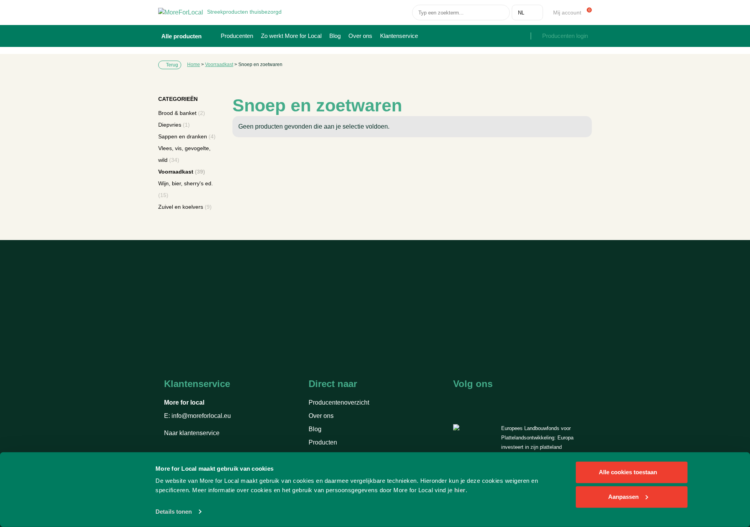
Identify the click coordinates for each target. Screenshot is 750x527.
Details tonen (173, 511)
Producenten (237, 35)
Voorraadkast (219, 64)
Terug (171, 65)
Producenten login (565, 35)
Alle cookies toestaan (628, 472)
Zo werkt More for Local (291, 35)
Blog (335, 35)
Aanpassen (623, 496)
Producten (323, 442)
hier (460, 490)
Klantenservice (399, 35)
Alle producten (182, 36)
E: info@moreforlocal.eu (197, 415)
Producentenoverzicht (339, 402)
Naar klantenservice (192, 433)
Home (193, 64)
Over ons (360, 35)
